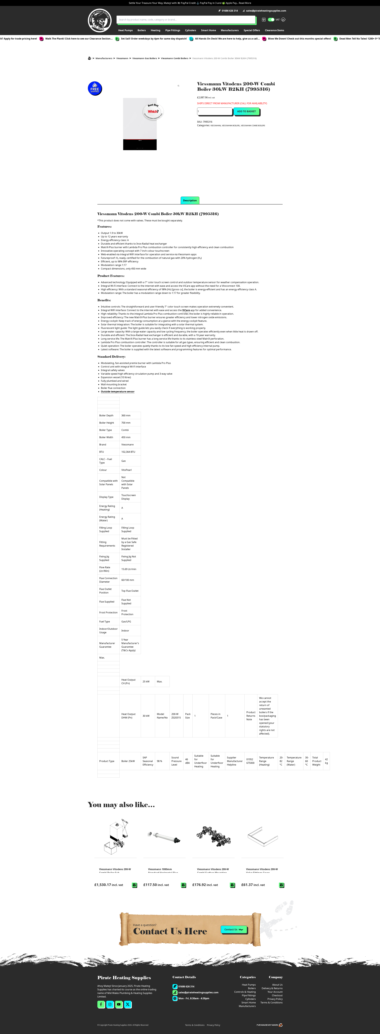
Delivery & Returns (272, 988)
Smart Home (249, 1002)
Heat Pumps (249, 984)
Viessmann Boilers (231, 125)
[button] (134, 885)
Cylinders (250, 999)
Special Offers (252, 30)
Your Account (275, 991)
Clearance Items (274, 30)
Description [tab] (190, 200)
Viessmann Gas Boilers (144, 58)
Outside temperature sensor (117, 391)
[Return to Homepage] (100, 20)
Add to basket (246, 111)
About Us (277, 984)
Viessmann (122, 58)
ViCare (186, 310)
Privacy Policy (275, 999)
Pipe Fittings (249, 995)
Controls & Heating (245, 991)
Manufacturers (104, 58)
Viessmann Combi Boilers (174, 58)
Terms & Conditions (272, 1002)
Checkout (277, 995)
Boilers (252, 988)
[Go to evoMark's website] (270, 1025)
